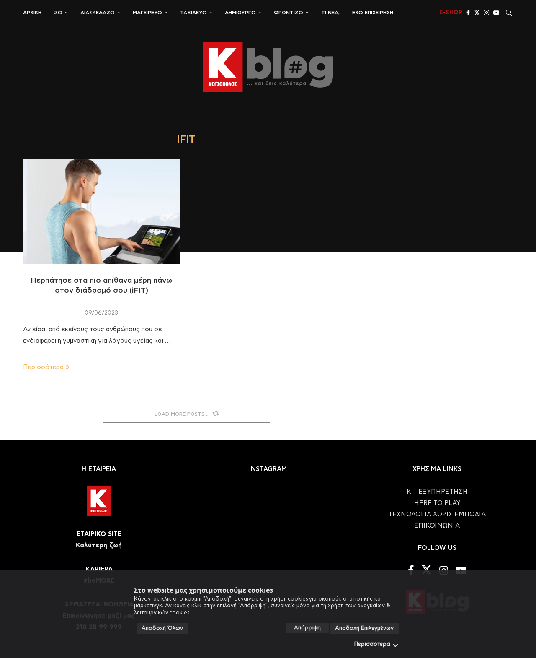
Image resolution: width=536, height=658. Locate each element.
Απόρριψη (307, 628)
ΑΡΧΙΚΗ (32, 12)
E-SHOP (450, 13)
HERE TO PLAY (437, 503)
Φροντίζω (288, 12)
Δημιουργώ (240, 12)
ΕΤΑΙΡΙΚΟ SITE (99, 534)
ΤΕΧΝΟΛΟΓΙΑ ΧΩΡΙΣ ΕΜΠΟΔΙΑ (437, 514)
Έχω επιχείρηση (372, 12)
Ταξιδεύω (193, 12)
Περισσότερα (372, 644)
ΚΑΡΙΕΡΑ (99, 569)
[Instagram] (486, 12)
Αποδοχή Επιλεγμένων (364, 628)
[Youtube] (496, 12)
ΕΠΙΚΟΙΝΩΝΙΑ (437, 526)
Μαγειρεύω (147, 12)
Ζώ (58, 12)
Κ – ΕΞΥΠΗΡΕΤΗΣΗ (437, 492)
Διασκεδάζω (97, 12)
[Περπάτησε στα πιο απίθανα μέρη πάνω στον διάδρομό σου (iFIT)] (101, 211)
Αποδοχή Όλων (162, 628)
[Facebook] (468, 12)
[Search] (509, 12)
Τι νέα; (330, 12)
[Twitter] (477, 12)
